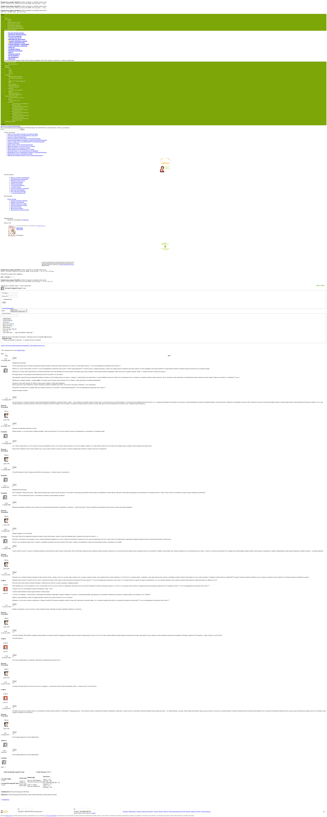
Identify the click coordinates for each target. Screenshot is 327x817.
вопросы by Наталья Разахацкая (16, 137)
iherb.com (26, 220)
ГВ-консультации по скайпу (19, 205)
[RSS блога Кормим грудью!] (324, 811)
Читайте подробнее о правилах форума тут (67, 264)
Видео (161, 811)
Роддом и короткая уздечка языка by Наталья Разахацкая (23, 138)
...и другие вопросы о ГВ (18, 193)
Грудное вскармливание (50, 815)
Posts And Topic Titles (8, 329)
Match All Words (7, 325)
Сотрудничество (205, 811)
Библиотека (132, 811)
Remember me (8, 299)
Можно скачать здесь (41, 225)
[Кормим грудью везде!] (165, 250)
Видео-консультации (17, 208)
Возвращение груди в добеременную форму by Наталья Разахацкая (26, 152)
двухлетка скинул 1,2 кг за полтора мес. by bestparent (22, 151)
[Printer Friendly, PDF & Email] (320, 286)
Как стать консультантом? (18, 191)
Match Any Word (7, 324)
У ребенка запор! (16, 187)
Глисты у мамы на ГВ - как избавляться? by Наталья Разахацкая (25, 141)
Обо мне (125, 811)
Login (24, 288)
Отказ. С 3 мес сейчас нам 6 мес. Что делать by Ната (22, 134)
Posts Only (5, 330)
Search (3, 310)
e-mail (93, 813)
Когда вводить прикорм (18, 190)
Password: (5, 296)
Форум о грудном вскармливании (10, 126)
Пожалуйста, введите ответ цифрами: (12, 274)
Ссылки (139, 811)
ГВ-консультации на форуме (19, 200)
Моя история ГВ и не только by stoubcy (18, 147)
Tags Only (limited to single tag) (23, 332)
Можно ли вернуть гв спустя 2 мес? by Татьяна (21, 146)
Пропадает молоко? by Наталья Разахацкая (19, 154)
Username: (5, 293)
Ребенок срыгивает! (16, 183)
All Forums (5, 322)
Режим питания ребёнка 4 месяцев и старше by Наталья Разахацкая (27, 140)
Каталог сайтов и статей (193, 811)
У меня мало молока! (17, 182)
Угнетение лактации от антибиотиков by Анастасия (22, 135)
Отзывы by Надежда (13, 143)
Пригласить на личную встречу (20, 210)
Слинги (156, 811)
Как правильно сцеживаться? (19, 179)
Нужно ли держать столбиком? (20, 188)
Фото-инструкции (16, 206)
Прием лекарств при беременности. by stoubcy (20, 149)
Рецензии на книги (19, 229)
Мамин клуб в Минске (17, 202)
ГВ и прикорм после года (37, 345)
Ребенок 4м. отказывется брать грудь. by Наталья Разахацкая (25, 155)
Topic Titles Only (7, 332)
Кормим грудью (8, 815)
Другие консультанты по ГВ (177, 811)
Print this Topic (20, 350)
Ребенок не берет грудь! (18, 180)
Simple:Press (5, 799)
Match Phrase (6, 327)
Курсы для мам (11, 199)
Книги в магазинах (19, 228)
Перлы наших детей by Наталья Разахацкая (20, 144)
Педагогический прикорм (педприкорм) (17, 345)
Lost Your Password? (7, 308)
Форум (3, 345)
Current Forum (6, 320)
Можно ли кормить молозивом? (20, 177)
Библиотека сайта (19, 227)
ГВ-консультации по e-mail (18, 203)
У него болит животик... (18, 185)
